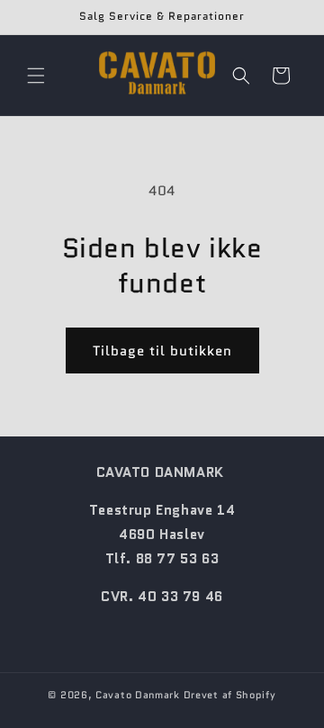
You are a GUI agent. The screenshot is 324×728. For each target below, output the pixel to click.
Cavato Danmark (137, 695)
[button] (36, 75)
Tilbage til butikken (162, 351)
